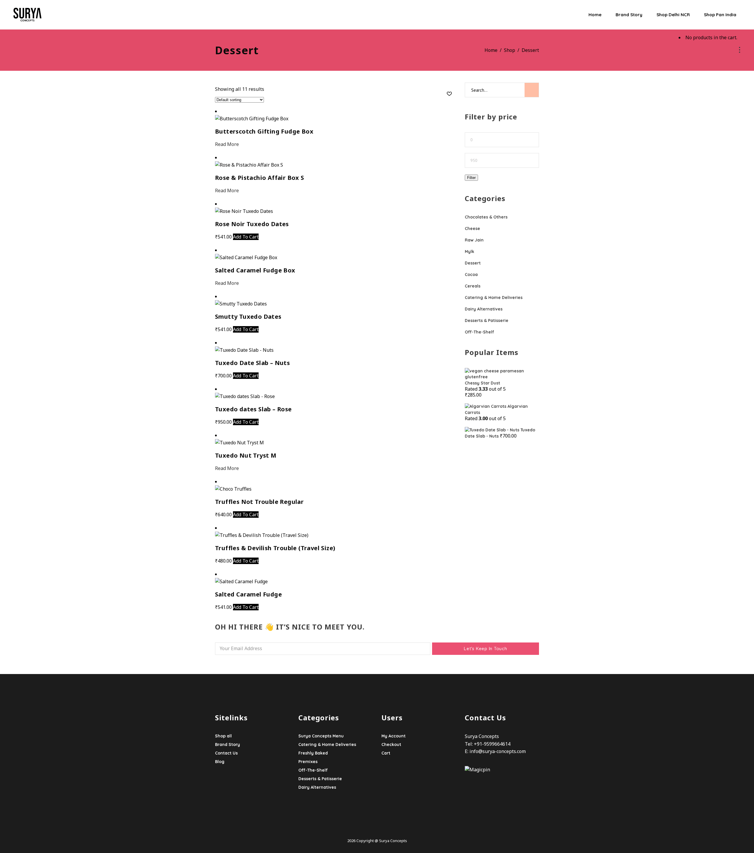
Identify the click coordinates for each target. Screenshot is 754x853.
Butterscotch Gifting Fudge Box (264, 131)
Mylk (469, 251)
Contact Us (226, 753)
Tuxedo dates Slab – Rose (253, 409)
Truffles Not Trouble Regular (259, 502)
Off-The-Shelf (479, 332)
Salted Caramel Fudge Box (255, 270)
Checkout (391, 744)
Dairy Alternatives (483, 309)
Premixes (308, 761)
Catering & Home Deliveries (493, 297)
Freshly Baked (313, 753)
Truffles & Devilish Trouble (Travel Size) (275, 548)
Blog (219, 761)
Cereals (472, 286)
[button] (449, 93)
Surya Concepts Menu (321, 736)
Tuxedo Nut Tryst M (245, 455)
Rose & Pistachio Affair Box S (259, 178)
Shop (509, 50)
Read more (227, 144)
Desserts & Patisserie (486, 320)
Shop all (223, 736)
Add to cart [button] (246, 237)
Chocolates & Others (486, 217)
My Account (393, 736)
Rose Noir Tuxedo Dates (252, 224)
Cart (385, 753)
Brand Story (227, 744)
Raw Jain (474, 240)
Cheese (472, 228)
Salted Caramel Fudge (248, 594)
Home (491, 50)
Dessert (473, 263)
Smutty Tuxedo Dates (248, 317)
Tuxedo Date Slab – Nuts (252, 363)
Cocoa (471, 274)
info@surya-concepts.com (497, 751)
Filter (471, 177)
